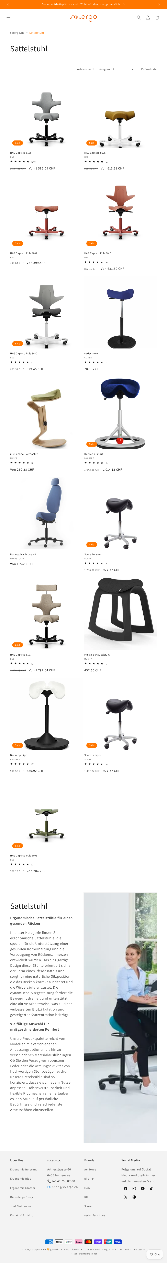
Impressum (139, 1249)
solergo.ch (17, 33)
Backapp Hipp (18, 755)
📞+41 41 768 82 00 (61, 1181)
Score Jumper (92, 755)
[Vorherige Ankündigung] (7, 4)
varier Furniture (94, 1215)
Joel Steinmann (20, 1206)
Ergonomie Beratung (23, 1169)
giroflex (89, 1178)
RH (86, 1197)
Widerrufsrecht (72, 1249)
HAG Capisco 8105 (95, 152)
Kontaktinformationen (86, 1253)
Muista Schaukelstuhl (97, 654)
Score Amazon (92, 554)
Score (88, 1206)
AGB (114, 1249)
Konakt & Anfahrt (21, 1215)
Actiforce (90, 1169)
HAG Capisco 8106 (21, 152)
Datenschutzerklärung (96, 1249)
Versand (124, 1249)
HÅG (87, 1188)
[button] (8, 17)
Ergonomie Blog (20, 1178)
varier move (91, 353)
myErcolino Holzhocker (24, 454)
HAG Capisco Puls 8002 (23, 253)
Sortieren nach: (85, 69)
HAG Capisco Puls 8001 (23, 855)
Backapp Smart (93, 454)
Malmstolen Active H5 (23, 554)
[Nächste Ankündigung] (159, 4)
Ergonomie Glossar (22, 1188)
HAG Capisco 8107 (21, 654)
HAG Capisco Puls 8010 (97, 253)
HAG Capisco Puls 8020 (23, 353)
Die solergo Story (21, 1197)
